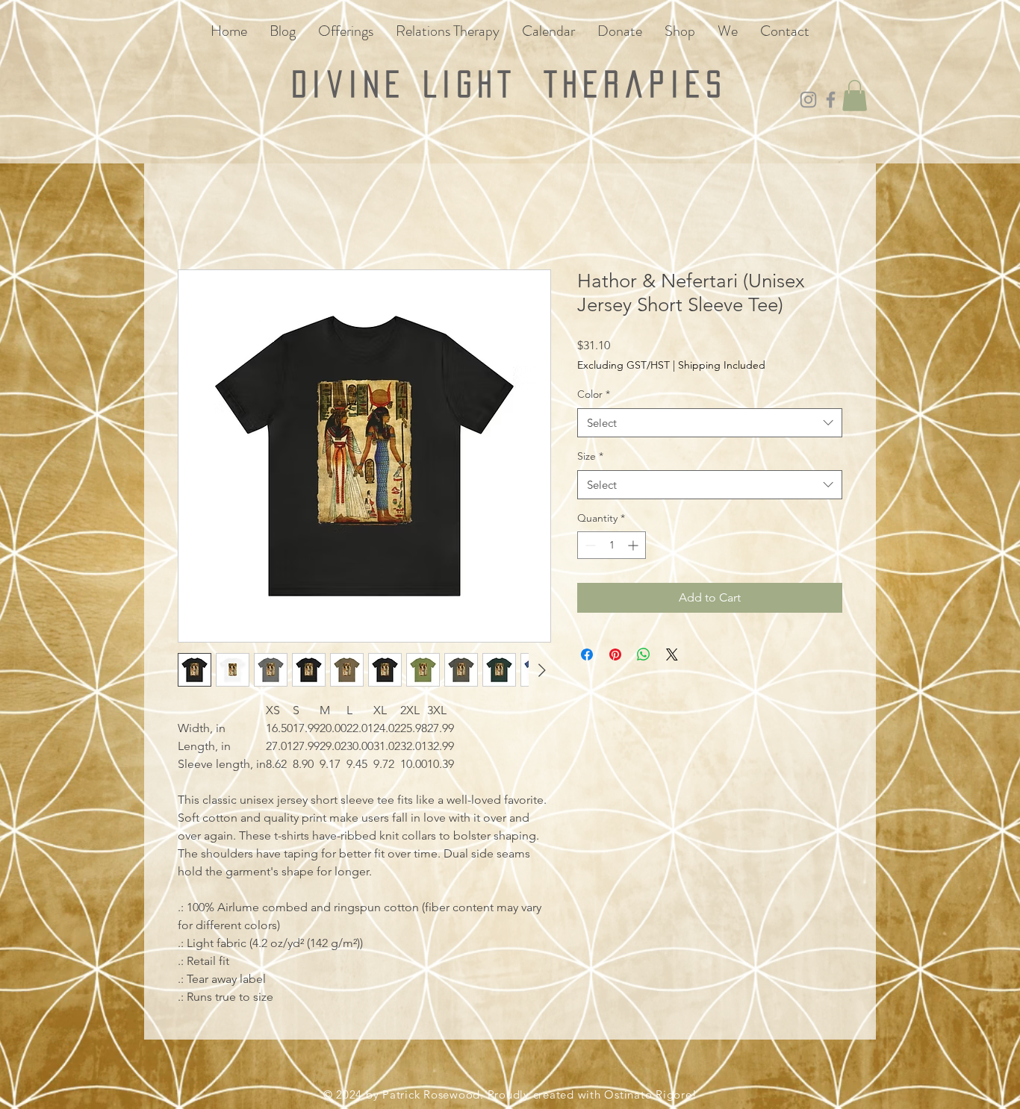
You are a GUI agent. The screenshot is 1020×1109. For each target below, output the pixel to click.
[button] (855, 95)
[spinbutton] (611, 545)
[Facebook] (831, 99)
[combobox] (709, 422)
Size (590, 456)
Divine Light (418, 84)
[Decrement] (588, 545)
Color (593, 394)
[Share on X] (672, 654)
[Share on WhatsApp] (644, 654)
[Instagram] (808, 99)
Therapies (635, 84)
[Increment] (634, 545)
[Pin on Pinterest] (615, 654)
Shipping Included (721, 365)
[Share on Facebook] (587, 654)
